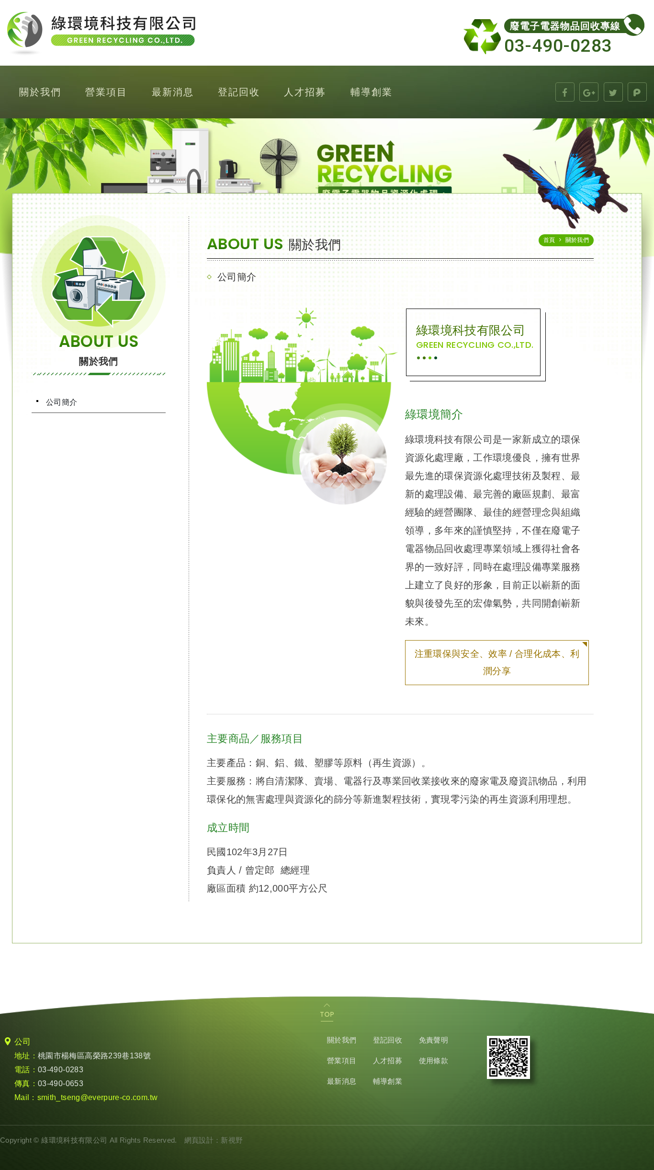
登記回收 (239, 91)
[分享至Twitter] (613, 92)
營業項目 (106, 91)
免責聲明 (433, 1040)
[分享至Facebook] (565, 92)
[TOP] (327, 1012)
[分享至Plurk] (637, 92)
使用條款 (433, 1060)
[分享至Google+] (588, 92)
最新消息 (173, 91)
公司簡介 (61, 402)
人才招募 (305, 91)
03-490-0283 (60, 1070)
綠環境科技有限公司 (101, 34)
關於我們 (40, 91)
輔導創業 (371, 91)
